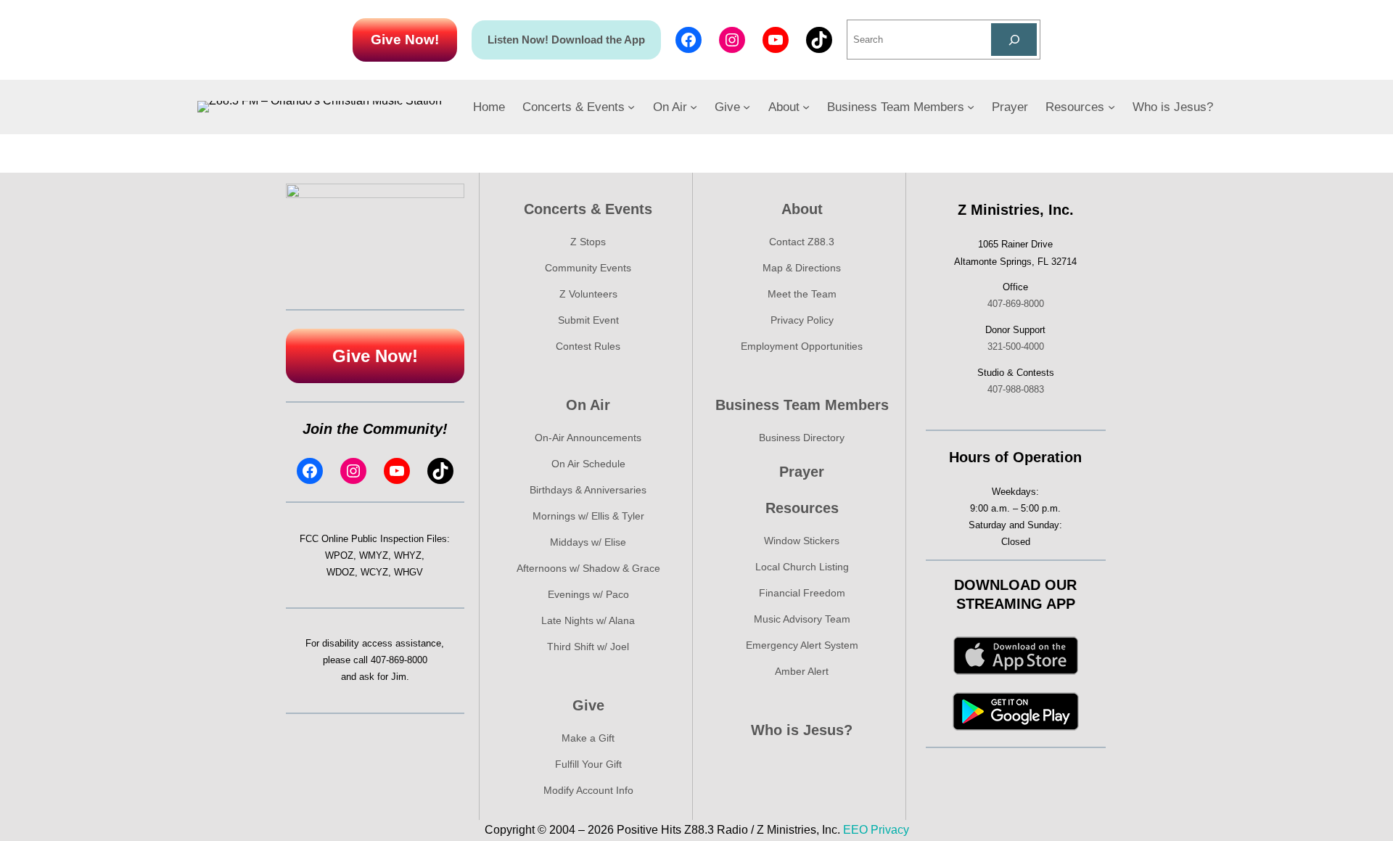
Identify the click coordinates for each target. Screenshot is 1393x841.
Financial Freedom (802, 593)
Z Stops (588, 241)
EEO (855, 830)
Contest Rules (588, 346)
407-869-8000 (399, 660)
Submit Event (588, 320)
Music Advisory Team (802, 619)
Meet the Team (802, 294)
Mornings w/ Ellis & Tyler (588, 516)
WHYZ (408, 555)
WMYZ (373, 555)
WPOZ (339, 555)
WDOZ (340, 572)
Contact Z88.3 (801, 241)
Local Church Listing (802, 567)
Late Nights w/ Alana (588, 620)
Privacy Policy (802, 320)
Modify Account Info (588, 790)
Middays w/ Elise (588, 542)
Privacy (890, 830)
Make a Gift (588, 738)
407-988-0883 (1015, 389)
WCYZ (374, 572)
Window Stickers (801, 540)
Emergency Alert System (802, 645)
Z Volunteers (588, 294)
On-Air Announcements (588, 437)
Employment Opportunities (802, 346)
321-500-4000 (1015, 346)
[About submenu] (806, 106)
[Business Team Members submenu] (970, 106)
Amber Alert (802, 671)
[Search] (1014, 39)
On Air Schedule (588, 463)
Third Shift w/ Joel (588, 646)
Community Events (588, 268)
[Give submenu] (746, 106)
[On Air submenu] (693, 106)
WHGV (408, 572)
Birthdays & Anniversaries (588, 490)
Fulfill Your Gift (588, 764)
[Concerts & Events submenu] (631, 106)
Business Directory (802, 437)
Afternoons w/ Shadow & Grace (588, 568)
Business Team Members (802, 405)
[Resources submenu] (1111, 106)
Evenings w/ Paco (588, 594)
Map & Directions (802, 268)
